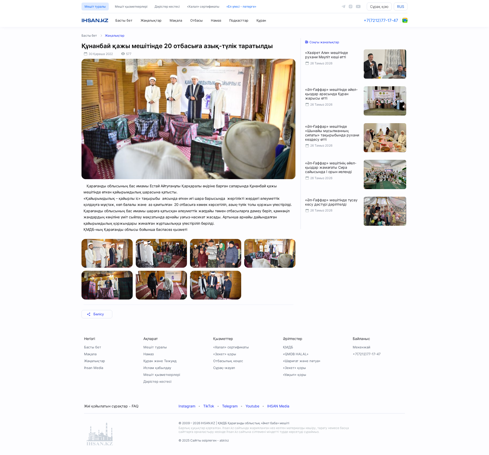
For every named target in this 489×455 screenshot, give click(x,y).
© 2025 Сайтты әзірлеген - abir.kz (204, 440)
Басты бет (123, 20)
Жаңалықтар (151, 20)
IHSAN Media (278, 406)
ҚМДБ (288, 347)
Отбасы (196, 20)
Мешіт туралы (95, 6)
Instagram (187, 406)
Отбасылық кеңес (228, 361)
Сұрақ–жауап (224, 368)
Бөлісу (98, 314)
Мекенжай (361, 347)
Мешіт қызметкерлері (131, 6)
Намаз (216, 20)
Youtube (252, 406)
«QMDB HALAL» (295, 354)
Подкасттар (238, 20)
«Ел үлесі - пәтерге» (241, 6)
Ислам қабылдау (157, 368)
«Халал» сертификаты (203, 6)
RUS (400, 6)
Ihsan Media (93, 368)
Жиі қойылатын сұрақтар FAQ (111, 406)
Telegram (230, 406)
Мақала (176, 20)
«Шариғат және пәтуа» (301, 361)
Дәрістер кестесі (167, 6)
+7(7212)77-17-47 (381, 20)
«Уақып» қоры (294, 375)
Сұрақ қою (379, 6)
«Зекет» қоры (224, 354)
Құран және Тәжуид (159, 361)
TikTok (208, 406)
